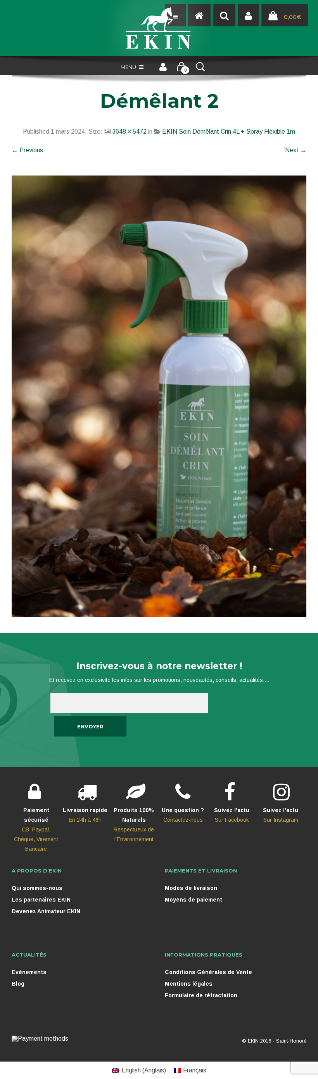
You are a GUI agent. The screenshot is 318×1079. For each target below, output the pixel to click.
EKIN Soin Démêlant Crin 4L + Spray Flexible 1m (228, 131)
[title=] (248, 15)
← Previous (27, 150)
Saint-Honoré (291, 1041)
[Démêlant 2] (159, 395)
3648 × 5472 (129, 131)
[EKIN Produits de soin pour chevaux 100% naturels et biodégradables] (159, 28)
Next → (295, 150)
